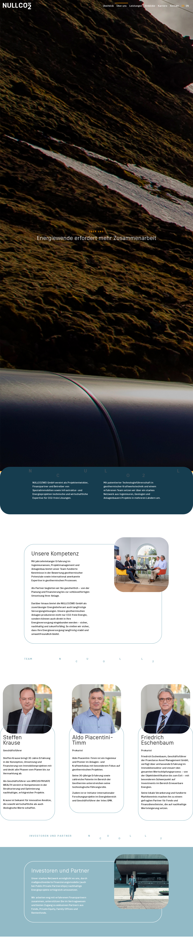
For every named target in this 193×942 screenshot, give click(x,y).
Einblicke (150, 6)
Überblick (108, 6)
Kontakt (174, 6)
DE (183, 6)
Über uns (122, 6)
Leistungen (135, 6)
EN (187, 6)
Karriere (162, 6)
